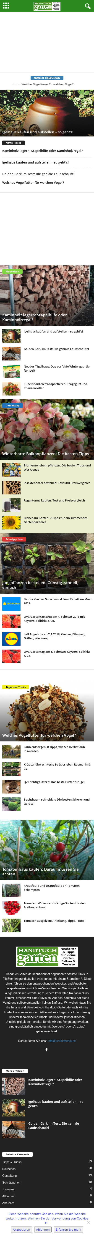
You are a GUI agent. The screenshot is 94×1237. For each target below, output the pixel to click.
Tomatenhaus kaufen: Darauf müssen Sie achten (40, 872)
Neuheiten (9, 1169)
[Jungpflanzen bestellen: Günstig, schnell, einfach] (47, 563)
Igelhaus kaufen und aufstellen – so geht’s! (37, 132)
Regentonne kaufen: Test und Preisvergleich (54, 500)
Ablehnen (43, 1229)
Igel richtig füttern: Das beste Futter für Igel (54, 782)
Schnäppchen (11, 1182)
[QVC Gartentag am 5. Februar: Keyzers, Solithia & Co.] (11, 656)
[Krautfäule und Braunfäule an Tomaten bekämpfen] (11, 890)
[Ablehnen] (88, 1222)
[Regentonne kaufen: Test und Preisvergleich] (11, 505)
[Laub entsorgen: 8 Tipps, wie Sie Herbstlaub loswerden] (11, 751)
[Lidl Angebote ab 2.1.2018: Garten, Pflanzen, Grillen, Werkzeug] (11, 639)
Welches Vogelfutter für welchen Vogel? (47, 84)
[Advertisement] (47, 42)
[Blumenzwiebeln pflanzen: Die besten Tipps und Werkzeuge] (11, 470)
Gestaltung (9, 1175)
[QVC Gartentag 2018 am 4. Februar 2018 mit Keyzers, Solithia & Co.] (11, 621)
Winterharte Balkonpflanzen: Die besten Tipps (45, 453)
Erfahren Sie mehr (68, 1229)
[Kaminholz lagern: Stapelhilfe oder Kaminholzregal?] (47, 295)
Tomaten (8, 1189)
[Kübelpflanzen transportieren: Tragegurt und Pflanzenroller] (11, 389)
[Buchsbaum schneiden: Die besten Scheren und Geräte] (11, 804)
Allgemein (8, 1196)
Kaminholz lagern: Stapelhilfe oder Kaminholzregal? (42, 151)
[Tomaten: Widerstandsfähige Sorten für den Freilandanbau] (11, 908)
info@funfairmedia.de (62, 1041)
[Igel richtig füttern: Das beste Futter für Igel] (11, 787)
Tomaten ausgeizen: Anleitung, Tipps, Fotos (54, 921)
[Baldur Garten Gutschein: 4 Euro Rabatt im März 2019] (11, 604)
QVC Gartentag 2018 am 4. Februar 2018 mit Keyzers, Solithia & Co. (54, 619)
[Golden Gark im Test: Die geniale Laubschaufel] (11, 353)
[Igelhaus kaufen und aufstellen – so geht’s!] (11, 336)
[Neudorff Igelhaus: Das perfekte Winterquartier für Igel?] (11, 371)
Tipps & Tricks (12, 1162)
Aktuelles (8, 1203)
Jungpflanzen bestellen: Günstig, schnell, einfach (40, 585)
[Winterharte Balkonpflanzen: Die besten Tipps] (47, 429)
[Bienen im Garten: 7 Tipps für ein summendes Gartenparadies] (11, 522)
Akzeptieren (21, 1229)
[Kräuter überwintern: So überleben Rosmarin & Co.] (11, 769)
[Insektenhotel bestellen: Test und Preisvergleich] (11, 487)
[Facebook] (47, 1050)
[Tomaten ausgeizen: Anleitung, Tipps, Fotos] (11, 925)
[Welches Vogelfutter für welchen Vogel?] (47, 711)
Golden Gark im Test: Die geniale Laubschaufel (38, 174)
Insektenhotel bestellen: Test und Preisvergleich (57, 483)
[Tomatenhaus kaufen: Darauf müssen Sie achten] (47, 850)
